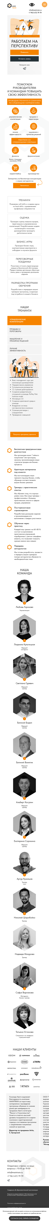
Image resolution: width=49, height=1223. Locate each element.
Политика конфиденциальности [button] (16, 1203)
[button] (24, 59)
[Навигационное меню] (44, 4)
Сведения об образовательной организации (22, 1190)
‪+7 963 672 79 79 (15, 1176)
